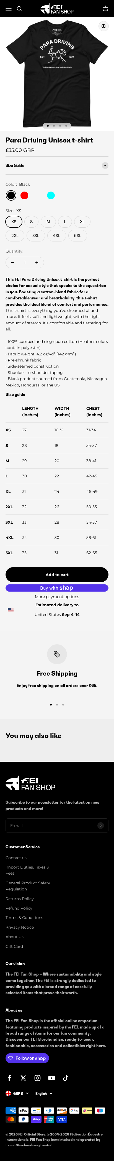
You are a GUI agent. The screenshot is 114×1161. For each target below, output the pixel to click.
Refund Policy (19, 908)
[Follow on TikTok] (65, 1078)
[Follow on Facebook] (9, 1078)
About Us (15, 936)
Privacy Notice (20, 927)
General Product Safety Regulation (28, 886)
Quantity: (14, 251)
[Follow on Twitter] (23, 1078)
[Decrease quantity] (13, 262)
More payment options (57, 596)
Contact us (16, 857)
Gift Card (14, 946)
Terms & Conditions (24, 917)
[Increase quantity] (37, 262)
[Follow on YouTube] (51, 1078)
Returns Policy (20, 898)
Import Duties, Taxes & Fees (27, 870)
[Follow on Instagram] (37, 1078)
